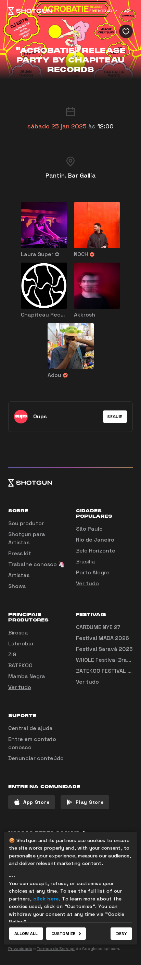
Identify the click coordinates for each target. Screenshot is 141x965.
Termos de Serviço (56, 948)
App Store (36, 802)
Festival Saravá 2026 (104, 649)
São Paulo (89, 528)
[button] (115, 416)
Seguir (115, 416)
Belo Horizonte (95, 550)
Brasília (85, 561)
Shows (17, 586)
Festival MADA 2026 (102, 638)
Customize (63, 933)
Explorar (100, 11)
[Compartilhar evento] (126, 11)
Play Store (90, 802)
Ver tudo (87, 583)
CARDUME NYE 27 (98, 627)
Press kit (19, 553)
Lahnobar (21, 643)
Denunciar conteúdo (36, 758)
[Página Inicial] (30, 11)
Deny (121, 933)
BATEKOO (20, 665)
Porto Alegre (93, 572)
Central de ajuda (30, 728)
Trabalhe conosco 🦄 (36, 564)
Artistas (18, 575)
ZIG (12, 654)
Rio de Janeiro (95, 539)
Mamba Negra (26, 676)
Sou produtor (26, 523)
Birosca (18, 632)
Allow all (26, 933)
